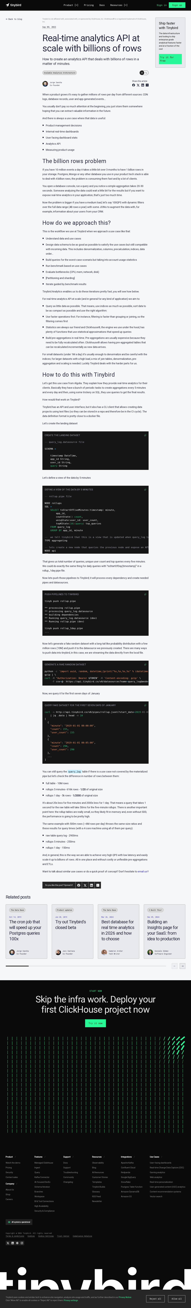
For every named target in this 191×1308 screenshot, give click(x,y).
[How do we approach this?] (8, 654)
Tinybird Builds (98, 1187)
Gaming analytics (157, 1172)
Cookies (31, 1236)
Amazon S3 (126, 1196)
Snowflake (125, 1182)
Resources (119, 5)
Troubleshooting (70, 1172)
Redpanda (125, 1172)
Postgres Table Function (132, 1187)
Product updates (64, 910)
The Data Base (17, 910)
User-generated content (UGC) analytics (167, 1187)
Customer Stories (100, 1177)
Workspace (39, 1196)
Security (9, 1172)
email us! (143, 871)
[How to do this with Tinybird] (8, 657)
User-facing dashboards (160, 1163)
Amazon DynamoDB (130, 1192)
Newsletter (97, 1201)
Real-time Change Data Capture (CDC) (167, 1167)
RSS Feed (96, 1196)
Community (68, 1177)
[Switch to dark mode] (144, 72)
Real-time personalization (161, 1182)
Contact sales (12, 1177)
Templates (97, 1182)
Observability (98, 1163)
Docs (102, 5)
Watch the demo (13, 1163)
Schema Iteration (42, 1187)
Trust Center (63, 1236)
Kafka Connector (41, 1177)
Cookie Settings (46, 1236)
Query (37, 1172)
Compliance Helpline (82, 1236)
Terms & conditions (15, 1236)
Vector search (156, 1196)
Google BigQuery (128, 1177)
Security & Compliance (44, 1211)
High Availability (41, 1206)
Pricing (89, 5)
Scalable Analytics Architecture (59, 73)
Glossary (96, 1192)
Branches (38, 1192)
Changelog (68, 1182)
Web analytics (156, 1177)
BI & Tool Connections (44, 1201)
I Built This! (155, 910)
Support (67, 1167)
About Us (10, 1190)
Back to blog (15, 19)
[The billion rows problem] (8, 650)
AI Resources (98, 1172)
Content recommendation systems (165, 1192)
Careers (9, 1199)
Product (71, 5)
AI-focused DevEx (42, 1182)
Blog (94, 1167)
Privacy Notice (125, 1297)
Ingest (37, 1167)
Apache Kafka (127, 1163)
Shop (8, 1194)
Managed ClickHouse (43, 1163)
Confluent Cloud (128, 1167)
